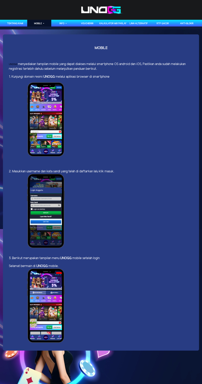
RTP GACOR (163, 23)
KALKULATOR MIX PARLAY (112, 23)
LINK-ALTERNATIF (139, 23)
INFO (62, 23)
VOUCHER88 (87, 23)
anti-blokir (187, 23)
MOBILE (38, 23)
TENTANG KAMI (15, 23)
